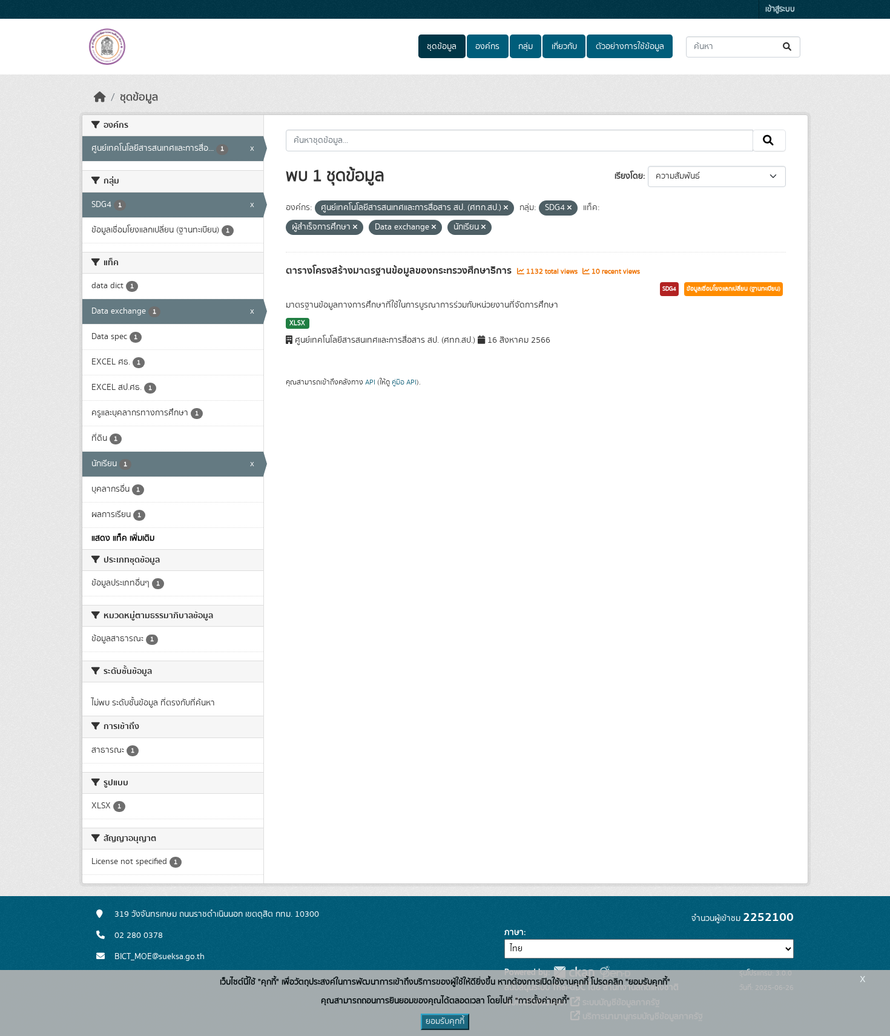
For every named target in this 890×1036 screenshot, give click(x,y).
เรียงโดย (629, 176)
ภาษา (514, 932)
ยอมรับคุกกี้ (445, 1021)
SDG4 (669, 289)
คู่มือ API (404, 382)
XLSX (297, 323)
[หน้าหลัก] (100, 97)
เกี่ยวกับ (564, 47)
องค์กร (487, 47)
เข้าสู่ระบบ (780, 9)
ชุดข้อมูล (442, 47)
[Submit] (788, 47)
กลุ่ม (525, 47)
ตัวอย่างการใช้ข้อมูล (630, 47)
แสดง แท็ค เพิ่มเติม (122, 538)
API (370, 382)
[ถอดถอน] (506, 208)
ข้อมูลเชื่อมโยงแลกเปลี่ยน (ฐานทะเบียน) (733, 289)
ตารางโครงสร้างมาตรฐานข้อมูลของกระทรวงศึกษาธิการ (400, 271)
